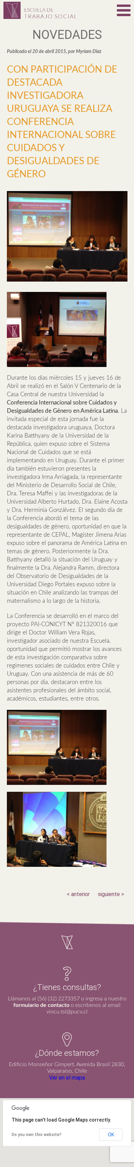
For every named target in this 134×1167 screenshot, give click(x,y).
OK (111, 1134)
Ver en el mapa (67, 1077)
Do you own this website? (37, 1134)
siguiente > (111, 894)
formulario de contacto (41, 1005)
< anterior (78, 894)
